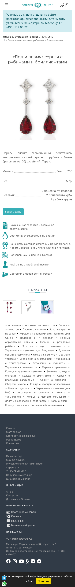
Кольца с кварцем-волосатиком (49, 384)
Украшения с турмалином (36, 358)
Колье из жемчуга (44, 354)
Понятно (43, 581)
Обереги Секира (15, 384)
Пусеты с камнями (34, 329)
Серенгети (12, 467)
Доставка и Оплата (18, 499)
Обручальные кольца (19, 474)
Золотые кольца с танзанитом (43, 346)
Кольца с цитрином (20, 388)
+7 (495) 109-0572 (19, 538)
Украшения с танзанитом (21, 367)
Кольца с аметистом (36, 375)
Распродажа (13, 439)
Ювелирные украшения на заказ (20, 37)
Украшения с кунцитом (49, 362)
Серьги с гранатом (54, 367)
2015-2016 (47, 37)
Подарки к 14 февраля (36, 337)
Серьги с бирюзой (53, 379)
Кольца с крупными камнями (23, 371)
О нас (9, 491)
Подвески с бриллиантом (46, 405)
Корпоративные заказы (20, 435)
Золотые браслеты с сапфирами (26, 400)
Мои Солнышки (15, 459)
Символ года (14, 456)
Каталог (11, 428)
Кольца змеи (59, 400)
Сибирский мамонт (18, 478)
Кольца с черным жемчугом (46, 396)
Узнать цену (13, 211)
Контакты (12, 495)
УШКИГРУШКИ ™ (16, 471)
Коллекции (12, 443)
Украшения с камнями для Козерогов (31, 325)
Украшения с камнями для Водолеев (29, 350)
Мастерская (13, 431)
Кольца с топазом (16, 405)
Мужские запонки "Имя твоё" (24, 463)
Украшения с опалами (33, 392)
